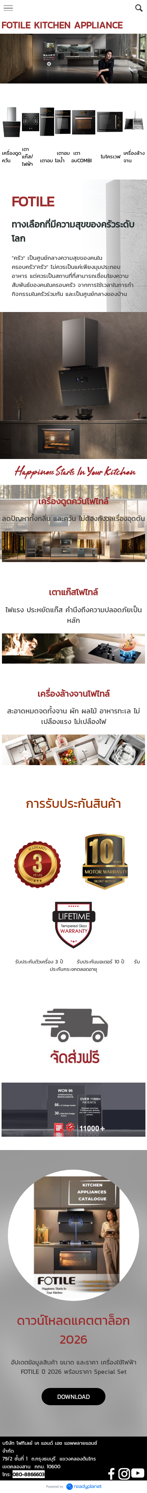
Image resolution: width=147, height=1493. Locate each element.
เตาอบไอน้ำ (62, 156)
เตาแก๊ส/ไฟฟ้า (27, 156)
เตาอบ (46, 160)
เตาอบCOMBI (81, 156)
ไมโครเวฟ (110, 156)
